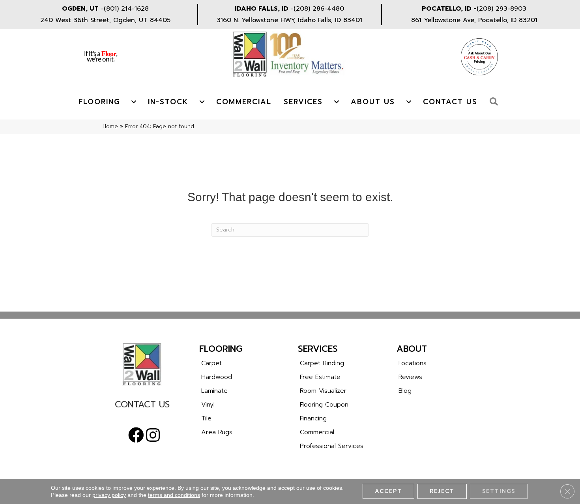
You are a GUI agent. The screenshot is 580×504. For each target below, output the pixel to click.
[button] (496, 102)
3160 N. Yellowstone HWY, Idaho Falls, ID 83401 (289, 20)
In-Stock (168, 101)
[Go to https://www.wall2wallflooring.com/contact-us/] (142, 406)
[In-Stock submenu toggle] (202, 102)
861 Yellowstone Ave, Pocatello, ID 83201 (474, 20)
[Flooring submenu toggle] (134, 102)
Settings (498, 491)
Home (110, 126)
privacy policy (109, 495)
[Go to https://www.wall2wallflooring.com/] (142, 364)
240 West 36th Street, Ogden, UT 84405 (105, 20)
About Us (373, 101)
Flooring (99, 101)
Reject (442, 491)
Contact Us (450, 101)
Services (303, 101)
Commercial (243, 101)
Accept (388, 491)
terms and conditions (174, 495)
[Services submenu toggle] (336, 102)
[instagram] (153, 435)
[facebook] (136, 435)
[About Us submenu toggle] (409, 102)
